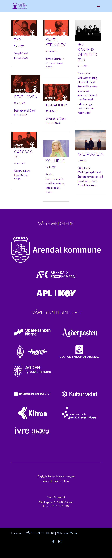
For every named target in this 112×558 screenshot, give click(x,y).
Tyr (17, 40)
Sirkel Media (70, 533)
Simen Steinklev (56, 42)
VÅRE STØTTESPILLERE (40, 533)
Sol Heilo (55, 161)
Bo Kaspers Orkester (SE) (87, 52)
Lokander (56, 105)
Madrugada (90, 154)
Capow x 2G (23, 154)
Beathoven (25, 97)
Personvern (17, 533)
